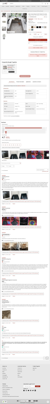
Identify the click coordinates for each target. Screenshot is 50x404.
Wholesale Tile (5, 376)
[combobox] (26, 4)
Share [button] (46, 16)
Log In (34, 369)
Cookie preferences (6, 394)
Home (2, 11)
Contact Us (4, 369)
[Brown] (32, 27)
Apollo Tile (25, 402)
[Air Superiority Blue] (42, 27)
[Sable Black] (37, 27)
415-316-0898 (5, 0)
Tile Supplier (4, 375)
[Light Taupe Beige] (45, 27)
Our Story (4, 368)
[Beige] (35, 27)
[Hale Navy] (32, 30)
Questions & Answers (37, 81)
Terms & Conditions (6, 389)
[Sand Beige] (30, 30)
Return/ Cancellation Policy (7, 387)
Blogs (3, 371)
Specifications (11, 81)
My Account (20, 369)
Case (46, 34)
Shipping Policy (5, 385)
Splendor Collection (21, 85)
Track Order (20, 371)
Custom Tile (4, 378)
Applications (28, 81)
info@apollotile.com (45, 0)
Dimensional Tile (7, 11)
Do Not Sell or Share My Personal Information (10, 396)
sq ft (35, 34)
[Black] (40, 27)
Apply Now (34, 368)
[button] (47, 3)
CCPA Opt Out (5, 392)
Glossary (4, 373)
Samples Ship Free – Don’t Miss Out (25, 0)
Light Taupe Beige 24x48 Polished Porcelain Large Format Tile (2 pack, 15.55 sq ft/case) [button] (27, 11)
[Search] (42, 3)
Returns (19, 373)
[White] (30, 27)
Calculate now (39, 32)
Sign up (37, 386)
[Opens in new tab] (4, 402)
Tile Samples (20, 376)
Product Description (20, 81)
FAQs (18, 375)
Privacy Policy (4, 391)
